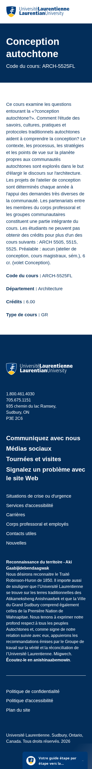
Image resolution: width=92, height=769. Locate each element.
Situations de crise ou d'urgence (38, 496)
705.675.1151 (18, 400)
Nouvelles (16, 543)
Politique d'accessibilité (29, 700)
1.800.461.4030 (20, 394)
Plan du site (18, 710)
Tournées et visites (33, 459)
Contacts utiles (21, 533)
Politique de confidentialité (33, 691)
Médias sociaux (28, 448)
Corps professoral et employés (37, 524)
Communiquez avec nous (43, 438)
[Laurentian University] (37, 11)
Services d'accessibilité (29, 505)
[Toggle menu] (81, 12)
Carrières (15, 514)
